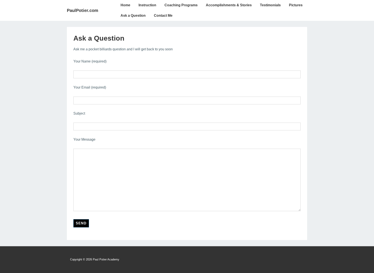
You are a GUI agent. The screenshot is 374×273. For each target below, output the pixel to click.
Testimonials (270, 5)
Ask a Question (133, 15)
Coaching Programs (181, 5)
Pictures (296, 5)
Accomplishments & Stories (229, 5)
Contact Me (163, 15)
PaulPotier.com (82, 10)
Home (125, 5)
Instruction (147, 5)
